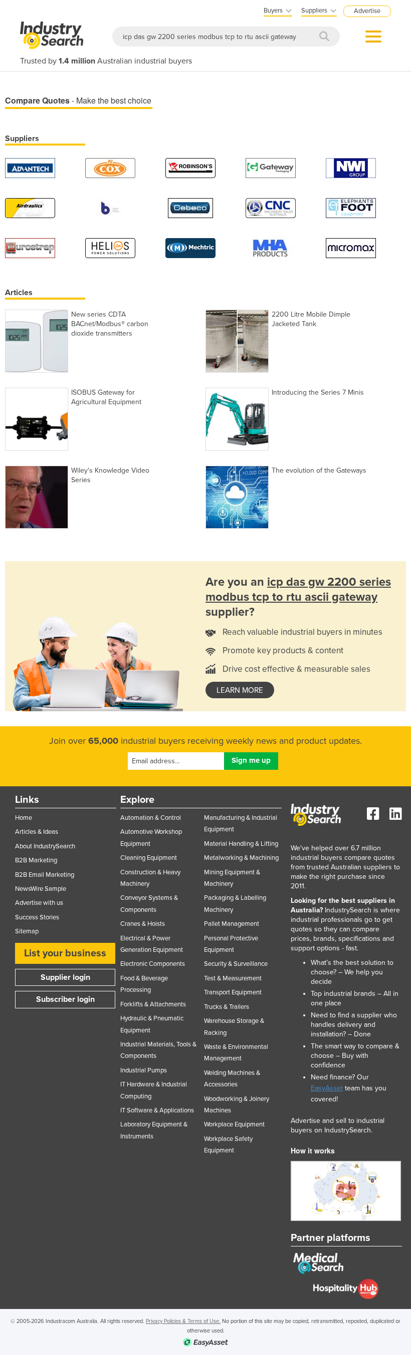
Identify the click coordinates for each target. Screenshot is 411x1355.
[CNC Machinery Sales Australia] (271, 207)
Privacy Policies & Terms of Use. (183, 1321)
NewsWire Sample (40, 889)
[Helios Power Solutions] (110, 247)
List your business (65, 953)
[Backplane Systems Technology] (110, 207)
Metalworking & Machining (241, 858)
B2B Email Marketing (44, 875)
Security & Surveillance (236, 964)
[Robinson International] (190, 167)
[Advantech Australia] (30, 167)
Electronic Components (152, 964)
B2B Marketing (36, 860)
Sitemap (27, 931)
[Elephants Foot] (351, 207)
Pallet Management (231, 924)
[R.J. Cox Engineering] (110, 167)
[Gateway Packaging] (271, 167)
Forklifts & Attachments (153, 1004)
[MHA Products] (271, 247)
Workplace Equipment (234, 1124)
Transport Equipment (233, 992)
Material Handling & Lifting (241, 844)
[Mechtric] (190, 247)
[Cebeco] (190, 207)
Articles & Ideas (36, 832)
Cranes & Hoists (142, 924)
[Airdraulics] (30, 207)
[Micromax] (351, 247)
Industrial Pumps (143, 1070)
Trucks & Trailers (226, 1007)
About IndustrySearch (45, 846)
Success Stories (37, 917)
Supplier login (65, 977)
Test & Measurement (233, 978)
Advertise (367, 11)
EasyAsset (327, 1088)
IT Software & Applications (157, 1110)
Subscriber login (65, 999)
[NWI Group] (351, 167)
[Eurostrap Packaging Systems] (30, 247)
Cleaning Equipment (148, 858)
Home (23, 818)
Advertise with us (39, 903)
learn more (240, 690)
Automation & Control (150, 818)
